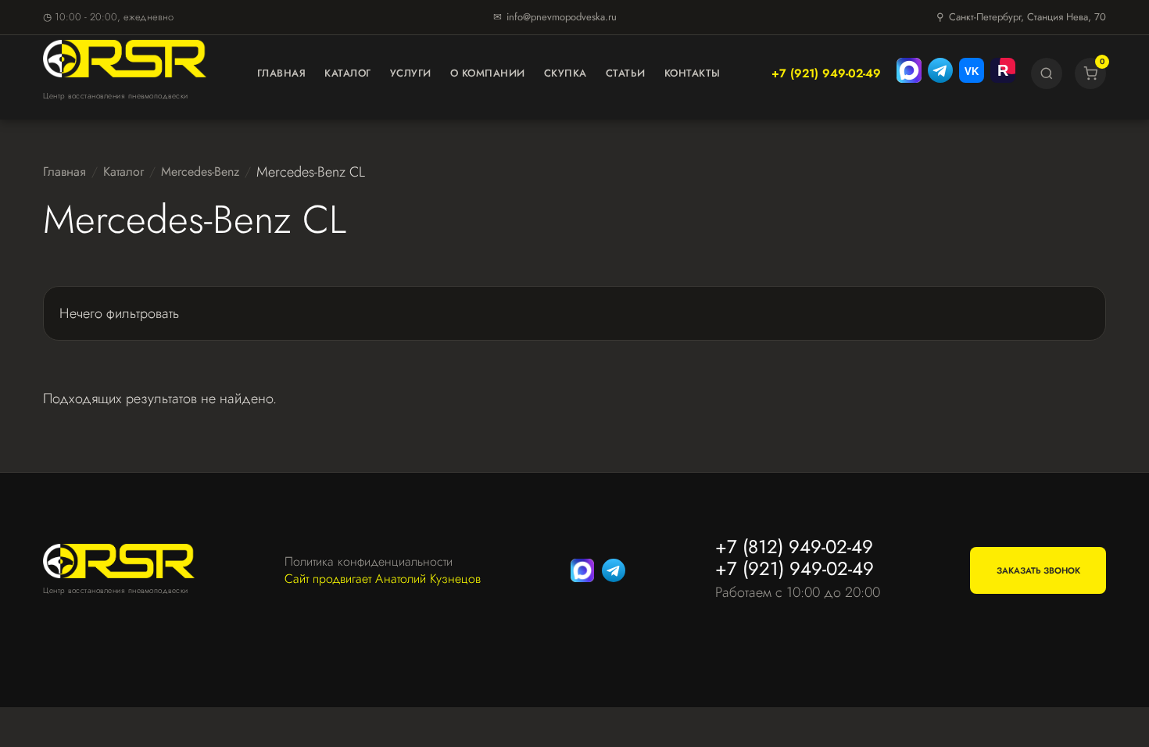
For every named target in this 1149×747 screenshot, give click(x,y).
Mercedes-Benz (200, 171)
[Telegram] (940, 73)
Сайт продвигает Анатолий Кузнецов (383, 579)
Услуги (410, 73)
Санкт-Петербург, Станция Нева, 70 (1027, 16)
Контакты (692, 73)
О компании (487, 73)
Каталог (347, 73)
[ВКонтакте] (971, 73)
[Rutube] (1002, 73)
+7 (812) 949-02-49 (794, 546)
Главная (281, 73)
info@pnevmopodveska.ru (561, 16)
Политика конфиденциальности (369, 561)
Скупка (565, 73)
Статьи (626, 73)
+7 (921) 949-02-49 (826, 73)
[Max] (909, 73)
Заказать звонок (1038, 570)
